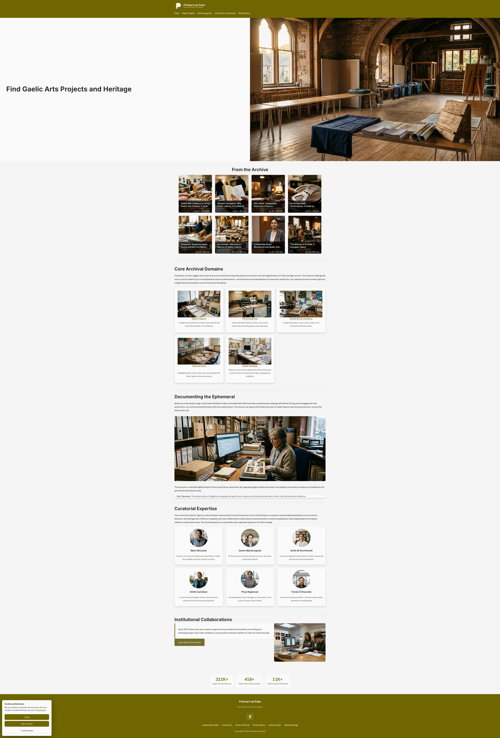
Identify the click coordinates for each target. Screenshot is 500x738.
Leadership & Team (210, 725)
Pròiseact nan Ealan (250, 701)
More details (41, 710)
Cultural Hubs (199, 366)
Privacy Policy (259, 725)
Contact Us (227, 725)
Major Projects (188, 13)
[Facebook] (250, 717)
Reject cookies (27, 724)
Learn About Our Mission (189, 642)
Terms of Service (242, 725)
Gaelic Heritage (250, 366)
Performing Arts (205, 13)
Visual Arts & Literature (225, 13)
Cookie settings (27, 730)
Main (176, 13)
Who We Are (244, 13)
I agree (27, 717)
